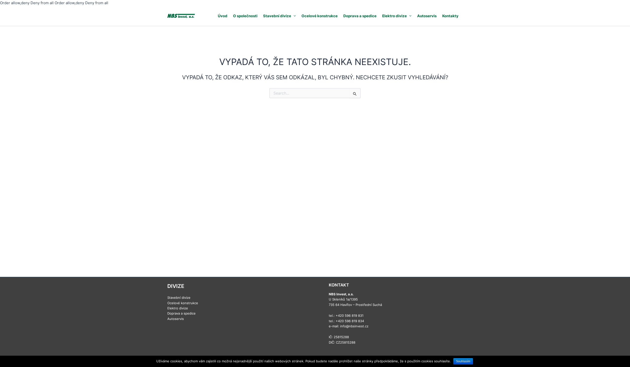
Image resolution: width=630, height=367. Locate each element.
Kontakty (450, 16)
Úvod (222, 16)
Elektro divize (394, 16)
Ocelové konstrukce (319, 16)
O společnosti (245, 16)
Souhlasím (463, 361)
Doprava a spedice (360, 16)
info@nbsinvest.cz (354, 326)
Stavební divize (277, 16)
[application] (293, 16)
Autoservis (427, 16)
